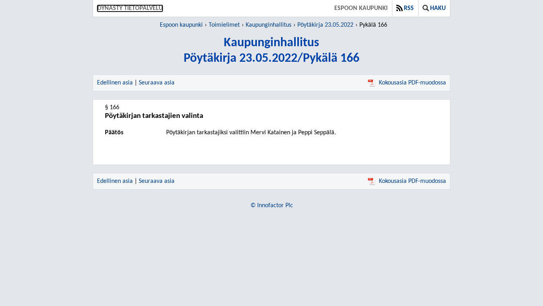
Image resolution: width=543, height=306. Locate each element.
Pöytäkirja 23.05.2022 (325, 25)
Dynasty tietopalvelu (130, 8)
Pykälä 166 (373, 25)
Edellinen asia (115, 83)
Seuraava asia (157, 83)
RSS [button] (409, 8)
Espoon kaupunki (361, 8)
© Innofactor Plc (271, 205)
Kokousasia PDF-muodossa (412, 83)
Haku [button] (438, 8)
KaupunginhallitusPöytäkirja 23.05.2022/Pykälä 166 (271, 51)
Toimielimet (224, 25)
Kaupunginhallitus (268, 25)
